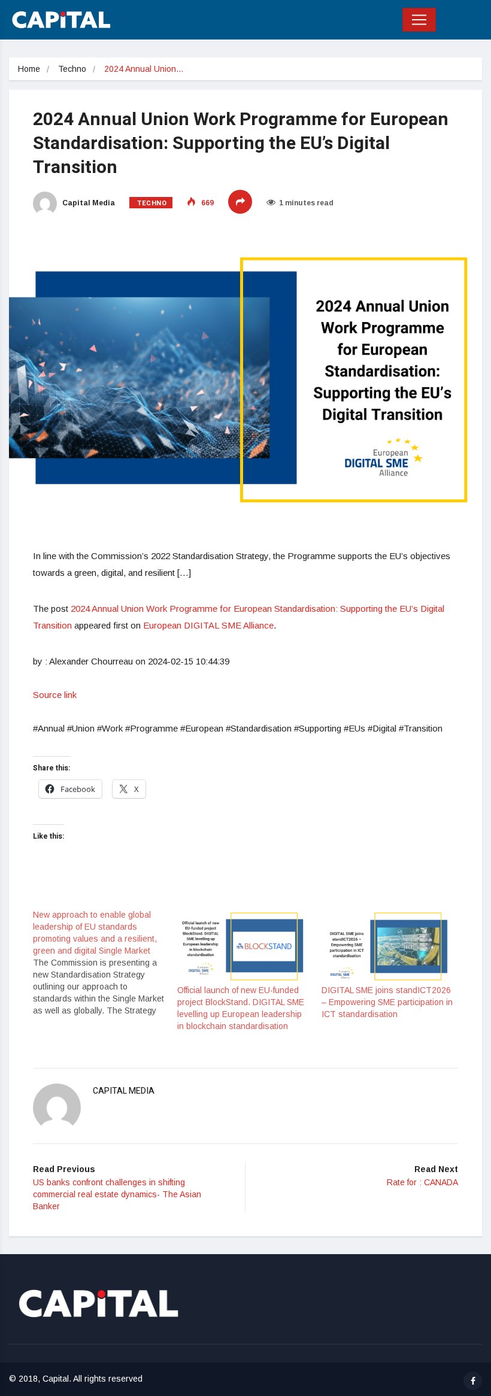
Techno (72, 69)
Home (29, 69)
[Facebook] (472, 1380)
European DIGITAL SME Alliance (208, 625)
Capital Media (87, 203)
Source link (55, 695)
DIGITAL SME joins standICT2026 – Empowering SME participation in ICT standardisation (387, 1002)
